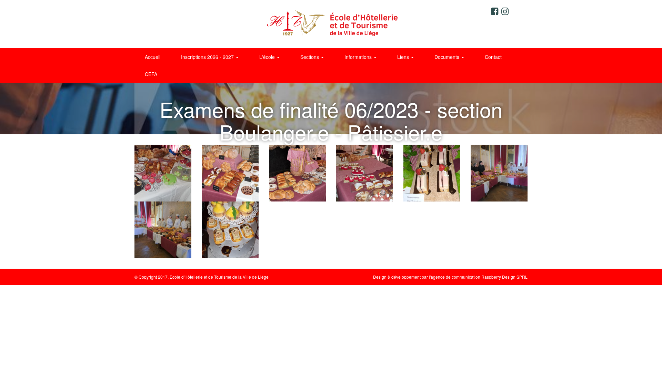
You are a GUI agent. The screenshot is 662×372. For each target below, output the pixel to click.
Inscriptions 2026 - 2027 (208, 56)
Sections (310, 56)
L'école (267, 56)
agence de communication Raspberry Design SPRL (479, 277)
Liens (403, 56)
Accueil (152, 56)
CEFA (151, 74)
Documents (447, 56)
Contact (493, 56)
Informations (358, 56)
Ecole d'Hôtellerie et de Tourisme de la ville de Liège (331, 24)
